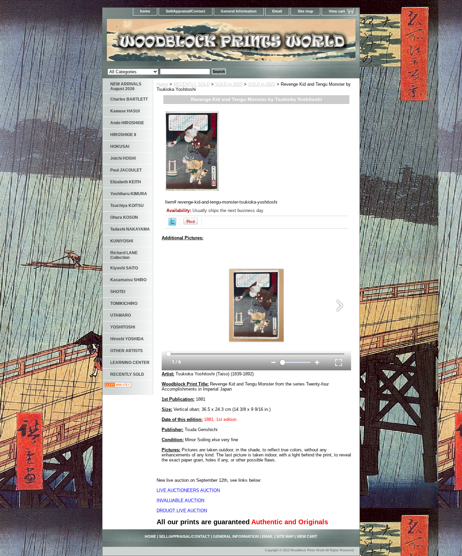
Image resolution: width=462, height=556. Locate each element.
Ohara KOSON (124, 217)
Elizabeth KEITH (125, 182)
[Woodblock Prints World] (187, 42)
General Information (239, 11)
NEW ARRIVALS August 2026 (125, 86)
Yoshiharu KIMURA (128, 193)
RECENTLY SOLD (192, 84)
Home (162, 84)
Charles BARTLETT (129, 99)
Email (277, 11)
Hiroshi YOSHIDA (127, 339)
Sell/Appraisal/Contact (185, 11)
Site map (305, 11)
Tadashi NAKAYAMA (130, 229)
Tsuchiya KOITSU (127, 205)
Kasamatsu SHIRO (128, 279)
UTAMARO (120, 315)
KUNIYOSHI (121, 241)
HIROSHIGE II (123, 134)
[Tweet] (172, 224)
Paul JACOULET (126, 170)
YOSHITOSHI (122, 327)
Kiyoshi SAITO (124, 268)
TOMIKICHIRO (123, 303)
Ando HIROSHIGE (127, 123)
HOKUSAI (119, 146)
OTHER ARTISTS (126, 350)
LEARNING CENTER (129, 362)
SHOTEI (117, 291)
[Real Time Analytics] (117, 385)
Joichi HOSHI (123, 158)
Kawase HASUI (125, 111)
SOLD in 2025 (228, 84)
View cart (337, 11)
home (145, 11)
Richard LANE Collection (124, 255)
